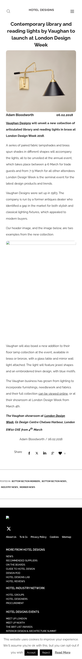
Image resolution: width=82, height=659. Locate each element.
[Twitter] (9, 528)
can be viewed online (53, 393)
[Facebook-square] (15, 528)
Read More (62, 652)
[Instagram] (22, 528)
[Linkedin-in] (29, 528)
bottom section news (54, 481)
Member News (27, 487)
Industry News (9, 487)
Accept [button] (31, 652)
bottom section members (26, 481)
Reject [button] (46, 652)
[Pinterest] (36, 528)
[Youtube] (42, 528)
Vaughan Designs (18, 123)
